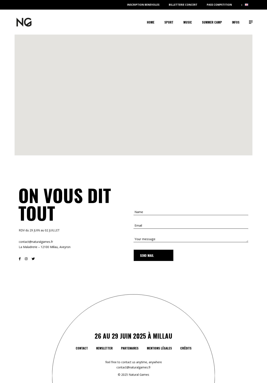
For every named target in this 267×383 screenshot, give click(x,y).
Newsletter (104, 348)
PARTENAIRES (130, 348)
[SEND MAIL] (154, 255)
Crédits (185, 348)
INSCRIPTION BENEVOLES (143, 4)
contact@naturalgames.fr (133, 367)
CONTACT (82, 348)
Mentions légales (159, 348)
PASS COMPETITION (219, 4)
